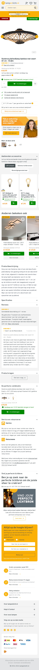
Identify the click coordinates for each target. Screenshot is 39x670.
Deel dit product (9, 65)
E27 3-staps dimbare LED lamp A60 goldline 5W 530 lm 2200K (28, 195)
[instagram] (8, 630)
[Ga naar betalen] (36, 36)
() (16, 63)
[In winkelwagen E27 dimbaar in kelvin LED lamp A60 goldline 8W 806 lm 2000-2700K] (14, 203)
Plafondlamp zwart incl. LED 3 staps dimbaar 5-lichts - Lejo (14, 243)
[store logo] (10, 3)
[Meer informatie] (29, 14)
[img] (19, 36)
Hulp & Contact (9, 609)
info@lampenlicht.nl (21, 463)
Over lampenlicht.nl (11, 604)
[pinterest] (11, 630)
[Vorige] (2, 36)
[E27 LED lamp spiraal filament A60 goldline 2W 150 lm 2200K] (13, 398)
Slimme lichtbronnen (25, 166)
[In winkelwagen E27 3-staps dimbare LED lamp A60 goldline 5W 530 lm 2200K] (32, 203)
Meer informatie (13, 324)
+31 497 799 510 (14, 486)
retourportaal (32, 458)
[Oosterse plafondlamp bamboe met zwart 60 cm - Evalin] (4, 398)
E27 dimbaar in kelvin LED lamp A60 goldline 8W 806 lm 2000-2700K (10, 195)
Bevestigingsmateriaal (19, 170)
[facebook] (5, 630)
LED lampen (10, 166)
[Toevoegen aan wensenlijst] (35, 83)
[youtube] (15, 630)
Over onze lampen (10, 615)
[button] (19, 14)
